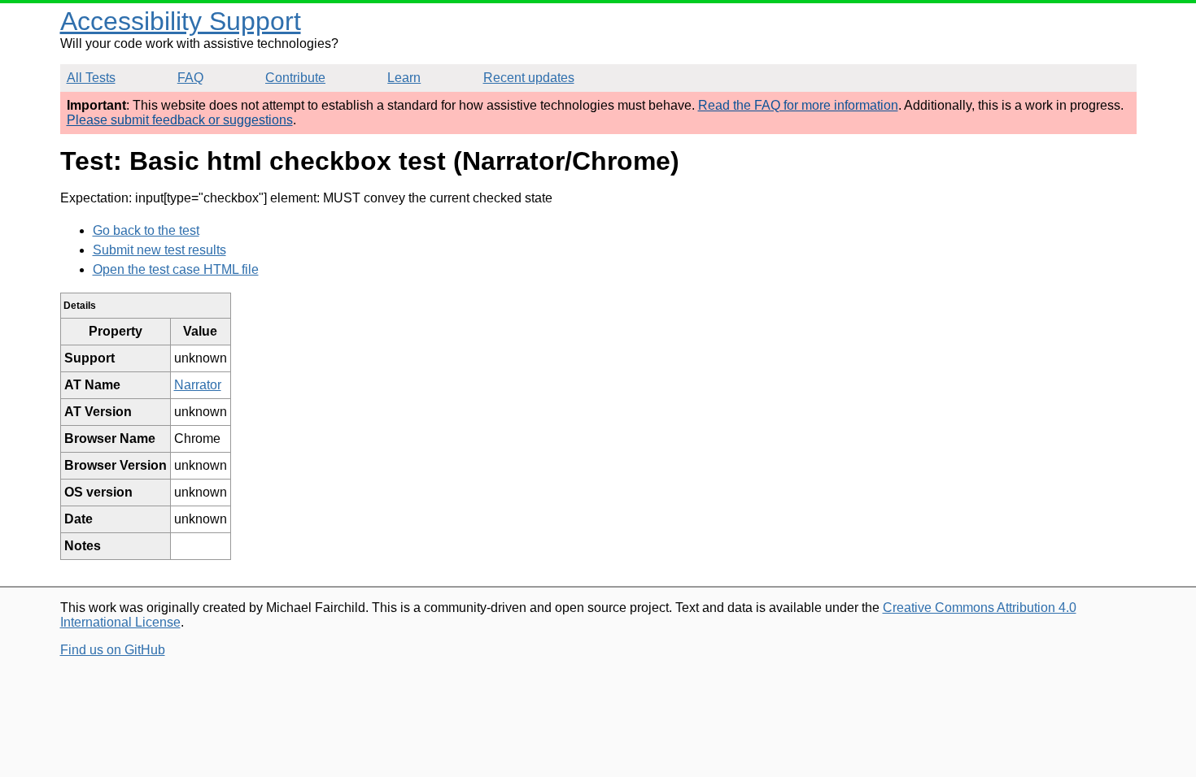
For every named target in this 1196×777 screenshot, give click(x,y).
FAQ (190, 78)
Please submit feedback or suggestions (180, 120)
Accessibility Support (180, 21)
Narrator (197, 385)
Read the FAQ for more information (798, 105)
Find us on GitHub (112, 650)
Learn (404, 78)
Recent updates (528, 78)
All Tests (91, 78)
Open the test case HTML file (176, 269)
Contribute (295, 78)
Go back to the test (146, 230)
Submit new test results (159, 250)
